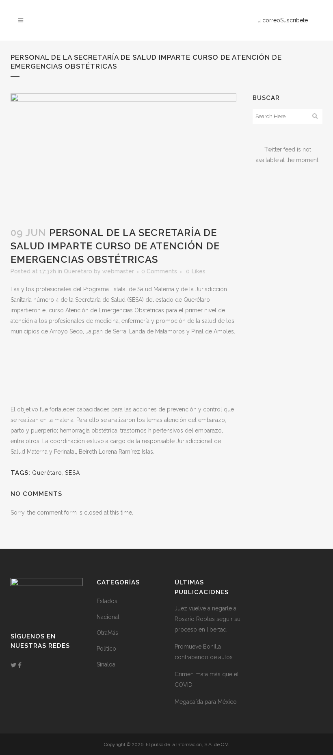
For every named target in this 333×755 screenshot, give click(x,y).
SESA (72, 472)
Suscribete (294, 20)
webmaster (118, 271)
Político (106, 648)
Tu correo (267, 20)
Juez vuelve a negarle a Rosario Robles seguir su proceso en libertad (207, 619)
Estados (107, 601)
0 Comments (159, 271)
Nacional (108, 617)
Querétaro (78, 271)
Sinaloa (106, 664)
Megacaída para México (206, 702)
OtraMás (107, 633)
